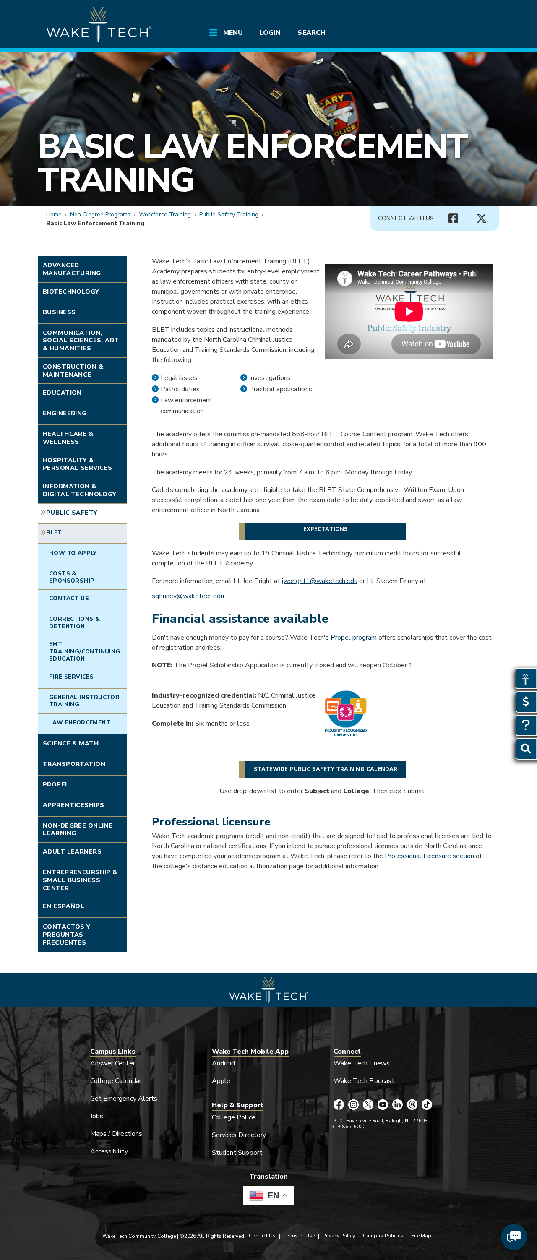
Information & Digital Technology (80, 490)
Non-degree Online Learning (77, 829)
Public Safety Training (228, 215)
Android (223, 1063)
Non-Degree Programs (100, 215)
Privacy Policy (339, 1235)
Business (59, 312)
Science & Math (71, 743)
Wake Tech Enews (362, 1063)
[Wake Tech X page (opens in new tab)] (368, 1105)
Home (54, 215)
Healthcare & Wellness (68, 438)
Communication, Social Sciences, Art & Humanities (81, 340)
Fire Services (71, 677)
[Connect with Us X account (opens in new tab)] (481, 218)
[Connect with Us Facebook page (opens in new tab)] (453, 218)
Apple (221, 1081)
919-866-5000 (348, 1127)
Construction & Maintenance (73, 370)
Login (270, 32)
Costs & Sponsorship (71, 577)
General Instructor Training (84, 700)
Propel (56, 784)
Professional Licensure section (429, 856)
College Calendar (115, 1081)
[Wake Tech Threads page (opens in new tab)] (412, 1105)
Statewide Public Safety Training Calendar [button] (325, 769)
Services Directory (239, 1135)
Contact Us (69, 598)
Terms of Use (299, 1235)
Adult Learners (72, 851)
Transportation (74, 764)
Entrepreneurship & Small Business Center (80, 880)
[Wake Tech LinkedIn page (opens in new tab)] (397, 1105)
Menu (233, 32)
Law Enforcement (79, 722)
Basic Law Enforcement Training (252, 163)
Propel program (354, 637)
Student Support (237, 1152)
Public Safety (72, 512)
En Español (63, 906)
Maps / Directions (116, 1133)
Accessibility (109, 1151)
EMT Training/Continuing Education (84, 651)
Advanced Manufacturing (72, 269)
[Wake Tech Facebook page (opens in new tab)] (339, 1105)
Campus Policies (383, 1235)
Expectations (325, 529)
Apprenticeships (73, 805)
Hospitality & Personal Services (77, 464)
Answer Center (112, 1063)
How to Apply (73, 553)
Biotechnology (71, 291)
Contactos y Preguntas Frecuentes (67, 934)
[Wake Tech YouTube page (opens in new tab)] (383, 1105)
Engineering (65, 413)
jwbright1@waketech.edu (319, 581)
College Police (233, 1117)
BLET (54, 532)
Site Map (421, 1235)
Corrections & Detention (74, 622)
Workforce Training (165, 215)
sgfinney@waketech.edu (188, 596)
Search (311, 32)
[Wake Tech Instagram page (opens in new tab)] (353, 1105)
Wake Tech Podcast (364, 1081)
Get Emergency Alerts (123, 1098)
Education (62, 392)
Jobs (96, 1116)
